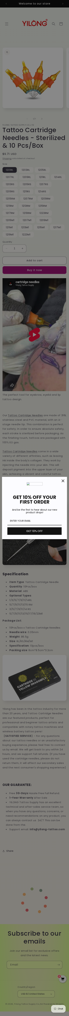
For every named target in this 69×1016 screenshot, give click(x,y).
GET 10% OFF (34, 531)
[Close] (63, 481)
